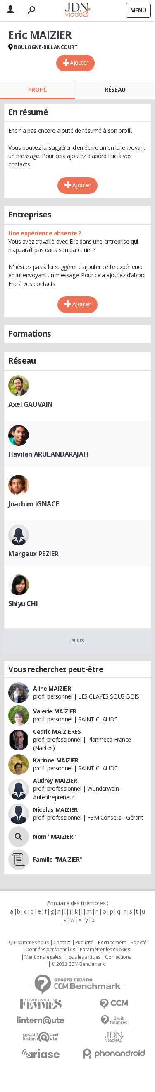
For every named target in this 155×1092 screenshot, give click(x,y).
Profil (37, 89)
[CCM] (114, 1004)
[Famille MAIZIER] (18, 859)
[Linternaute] (41, 1020)
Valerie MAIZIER (54, 711)
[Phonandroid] (114, 1053)
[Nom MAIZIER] (18, 836)
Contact (61, 942)
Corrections (118, 957)
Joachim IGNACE (33, 503)
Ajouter (79, 62)
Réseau (115, 89)
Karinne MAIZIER (56, 760)
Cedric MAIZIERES (57, 731)
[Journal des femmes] (41, 1004)
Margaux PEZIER (33, 553)
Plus (77, 640)
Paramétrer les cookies (105, 950)
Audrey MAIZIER (55, 780)
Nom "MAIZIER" (54, 836)
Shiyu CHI (23, 603)
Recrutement (112, 942)
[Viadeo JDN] (114, 1037)
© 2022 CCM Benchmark (78, 964)
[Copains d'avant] (41, 1037)
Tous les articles (83, 957)
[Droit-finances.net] (114, 1020)
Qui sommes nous (29, 942)
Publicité (84, 942)
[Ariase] (41, 1053)
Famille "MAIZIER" (57, 859)
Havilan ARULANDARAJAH (48, 454)
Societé (138, 942)
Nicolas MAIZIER (55, 810)
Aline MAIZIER (52, 688)
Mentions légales (42, 957)
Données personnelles (50, 950)
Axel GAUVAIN (30, 404)
